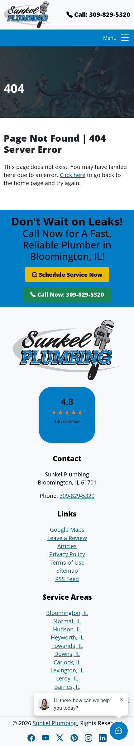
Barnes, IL (67, 686)
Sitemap (67, 570)
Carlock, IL (67, 662)
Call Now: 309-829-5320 (70, 294)
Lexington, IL (67, 670)
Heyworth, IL (67, 637)
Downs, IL (67, 653)
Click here (72, 175)
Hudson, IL (67, 629)
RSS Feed (67, 579)
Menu (110, 37)
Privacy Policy (67, 554)
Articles (67, 546)
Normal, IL (67, 621)
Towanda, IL (67, 645)
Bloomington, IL (67, 612)
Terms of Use (67, 562)
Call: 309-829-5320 (101, 14)
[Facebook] (32, 738)
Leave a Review (67, 538)
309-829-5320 (77, 495)
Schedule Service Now (69, 274)
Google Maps (67, 529)
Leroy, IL (67, 678)
